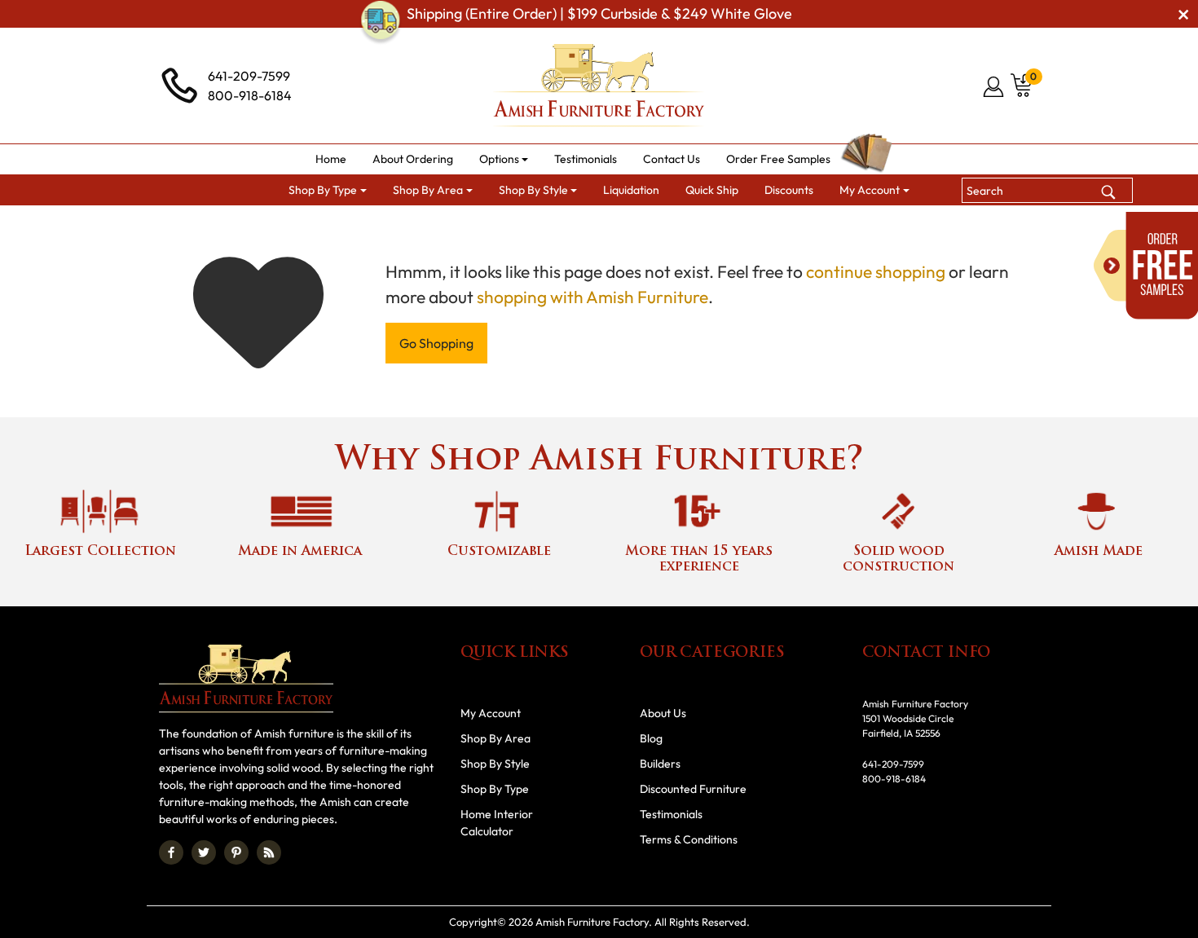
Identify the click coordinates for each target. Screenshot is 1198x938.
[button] (504, 159)
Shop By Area (495, 738)
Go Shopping (436, 343)
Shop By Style (495, 763)
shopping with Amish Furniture (592, 296)
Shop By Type (494, 789)
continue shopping (875, 271)
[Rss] (269, 852)
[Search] (1108, 189)
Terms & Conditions (689, 839)
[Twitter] (204, 852)
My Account (490, 713)
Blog (651, 738)
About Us (663, 713)
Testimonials (671, 814)
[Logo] (599, 85)
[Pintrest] (236, 852)
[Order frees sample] (1146, 265)
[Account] (994, 86)
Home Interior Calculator (496, 823)
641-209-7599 (249, 76)
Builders (660, 763)
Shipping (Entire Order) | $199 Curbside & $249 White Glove (599, 13)
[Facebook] (171, 852)
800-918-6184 (250, 95)
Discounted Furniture (693, 789)
